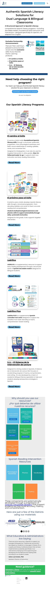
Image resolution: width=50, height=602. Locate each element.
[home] (12, 3)
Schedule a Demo (12, 569)
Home (18, 578)
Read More (14, 162)
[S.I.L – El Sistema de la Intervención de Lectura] (22, 347)
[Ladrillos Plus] (22, 296)
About (18, 581)
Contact (18, 583)
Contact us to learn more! (25, 91)
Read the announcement (39, 53)
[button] (47, 3)
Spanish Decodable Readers (18, 504)
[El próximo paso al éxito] (22, 183)
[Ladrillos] (22, 245)
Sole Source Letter (39, 3)
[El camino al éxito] (22, 121)
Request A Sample (27, 3)
